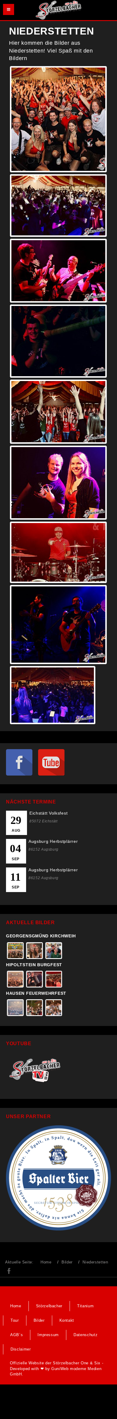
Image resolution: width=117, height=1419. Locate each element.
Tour (14, 1320)
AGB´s (16, 1335)
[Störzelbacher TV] (37, 1069)
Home (46, 1262)
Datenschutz (86, 1335)
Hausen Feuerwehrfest (36, 993)
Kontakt (66, 1320)
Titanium (85, 1306)
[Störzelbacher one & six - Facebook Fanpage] (21, 762)
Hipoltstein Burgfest (34, 964)
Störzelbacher (49, 1306)
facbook (9, 1271)
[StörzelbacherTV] (51, 762)
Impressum (48, 1335)
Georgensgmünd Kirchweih (41, 935)
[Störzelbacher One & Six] (58, 10)
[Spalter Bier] (58, 1177)
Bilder (67, 1262)
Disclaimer (20, 1349)
